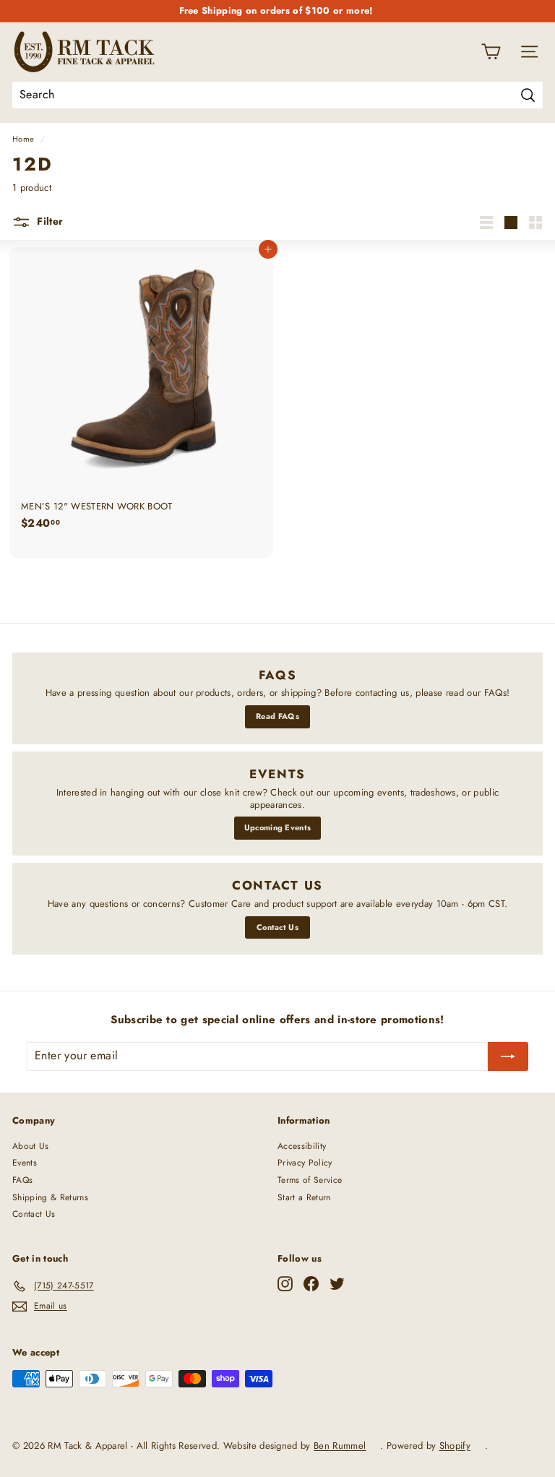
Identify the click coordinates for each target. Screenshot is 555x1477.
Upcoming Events (277, 827)
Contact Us (277, 927)
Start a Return (304, 1197)
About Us (30, 1146)
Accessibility (302, 1146)
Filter (48, 221)
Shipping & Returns (50, 1197)
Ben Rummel (340, 1445)
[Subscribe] (508, 1056)
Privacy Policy (305, 1162)
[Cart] (491, 51)
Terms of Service (310, 1180)
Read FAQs (277, 716)
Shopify (454, 1445)
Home (23, 139)
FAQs (22, 1180)
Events (24, 1162)
